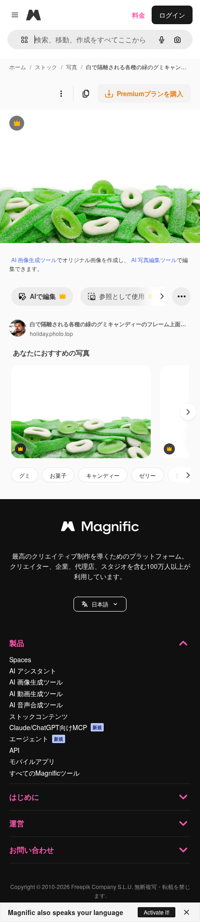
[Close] (186, 912)
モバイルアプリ (32, 761)
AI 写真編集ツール (154, 259)
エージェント (36, 738)
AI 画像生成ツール (34, 259)
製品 (16, 643)
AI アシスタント (32, 670)
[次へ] (161, 296)
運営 (16, 823)
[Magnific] (100, 528)
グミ (24, 475)
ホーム (17, 67)
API (14, 750)
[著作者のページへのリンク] (17, 329)
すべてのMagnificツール (44, 772)
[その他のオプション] (61, 93)
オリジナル (64, 124)
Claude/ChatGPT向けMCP (55, 727)
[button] (100, 604)
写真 (71, 67)
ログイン (172, 15)
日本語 (100, 604)
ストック (46, 67)
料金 (138, 15)
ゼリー (147, 475)
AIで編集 (37, 298)
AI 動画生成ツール (36, 693)
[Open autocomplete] (20, 39)
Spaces (20, 659)
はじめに (24, 796)
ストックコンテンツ (38, 716)
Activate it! (156, 912)
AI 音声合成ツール (36, 704)
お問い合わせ (31, 849)
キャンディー (103, 475)
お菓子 (58, 475)
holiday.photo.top (51, 333)
